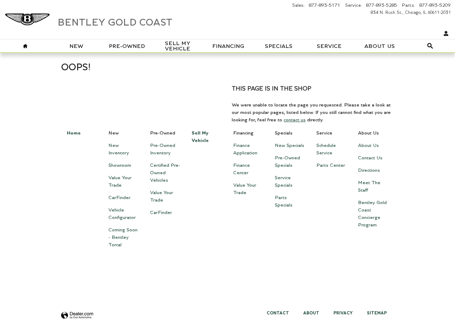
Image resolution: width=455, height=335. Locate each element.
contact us (295, 119)
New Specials (289, 145)
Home (74, 133)
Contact (278, 313)
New (76, 46)
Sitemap (377, 313)
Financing (228, 46)
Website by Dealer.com (77, 315)
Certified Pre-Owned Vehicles (165, 173)
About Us (379, 46)
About (311, 313)
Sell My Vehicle (177, 46)
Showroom (119, 165)
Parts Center (330, 165)
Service (329, 46)
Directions (369, 170)
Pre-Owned (127, 46)
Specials (279, 46)
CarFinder (119, 197)
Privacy (343, 313)
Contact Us (370, 157)
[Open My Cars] (444, 34)
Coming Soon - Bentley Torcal (123, 237)
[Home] (27, 16)
